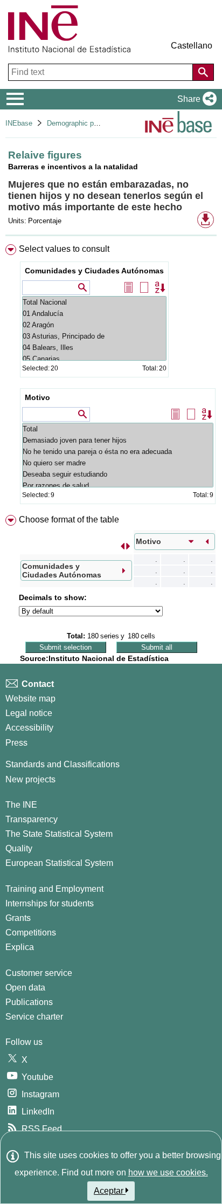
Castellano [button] (191, 45)
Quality (18, 848)
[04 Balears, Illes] (94, 347)
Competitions (30, 932)
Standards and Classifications (62, 764)
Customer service (38, 973)
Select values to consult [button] (64, 248)
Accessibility (29, 727)
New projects (30, 779)
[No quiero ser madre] (118, 463)
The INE (21, 804)
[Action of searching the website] (203, 72)
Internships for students (49, 903)
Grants (18, 918)
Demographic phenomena (86, 123)
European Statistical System (59, 863)
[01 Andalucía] (94, 313)
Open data (25, 987)
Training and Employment (54, 888)
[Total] (118, 429)
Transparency (31, 819)
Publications (29, 1002)
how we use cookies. (168, 1172)
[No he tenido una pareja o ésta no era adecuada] (118, 451)
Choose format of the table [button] (69, 519)
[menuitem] (111, 376)
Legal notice (28, 713)
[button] (195, 99)
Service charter (34, 1016)
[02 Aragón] (94, 325)
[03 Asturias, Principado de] (94, 336)
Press (16, 742)
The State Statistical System (59, 833)
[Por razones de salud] (118, 485)
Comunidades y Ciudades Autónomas (94, 270)
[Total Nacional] (94, 302)
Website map (30, 698)
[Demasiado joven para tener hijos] (118, 440)
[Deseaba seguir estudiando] (118, 474)
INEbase (18, 123)
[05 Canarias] (94, 358)
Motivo (37, 397)
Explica (19, 947)
